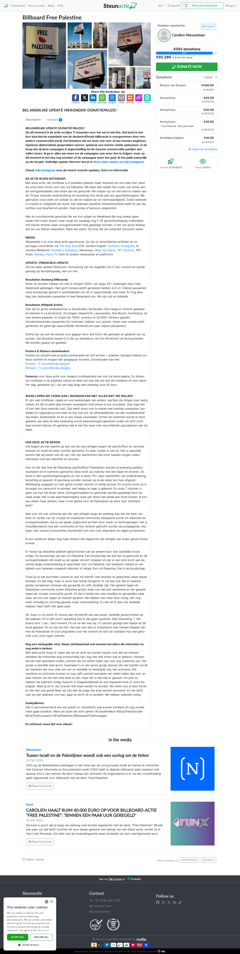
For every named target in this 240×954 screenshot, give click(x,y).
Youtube (56, 250)
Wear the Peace (105, 250)
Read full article (41, 786)
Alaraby (39, 254)
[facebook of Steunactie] (158, 902)
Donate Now (189, 67)
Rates (51, 5)
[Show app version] (237, 951)
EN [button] (160, 5)
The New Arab (68, 246)
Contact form (102, 906)
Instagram (127, 246)
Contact (209, 26)
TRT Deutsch (125, 250)
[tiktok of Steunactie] (180, 902)
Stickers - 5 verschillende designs (47, 368)
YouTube (112, 246)
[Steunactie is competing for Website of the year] (113, 925)
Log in (232, 5)
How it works (36, 5)
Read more (43, 930)
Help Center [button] (101, 911)
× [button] (51, 901)
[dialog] (30, 923)
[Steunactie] (6, 5)
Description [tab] (33, 119)
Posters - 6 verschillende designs (47, 363)
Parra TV (51, 254)
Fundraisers (18, 5)
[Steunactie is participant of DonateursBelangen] (96, 924)
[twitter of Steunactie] (169, 902)
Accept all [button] (17, 937)
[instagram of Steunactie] (163, 902)
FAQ (60, 5)
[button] (173, 5)
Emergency (209, 860)
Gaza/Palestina (189, 860)
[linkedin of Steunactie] (174, 902)
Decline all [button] (41, 937)
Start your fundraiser (205, 5)
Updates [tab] (54, 119)
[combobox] (46, 902)
